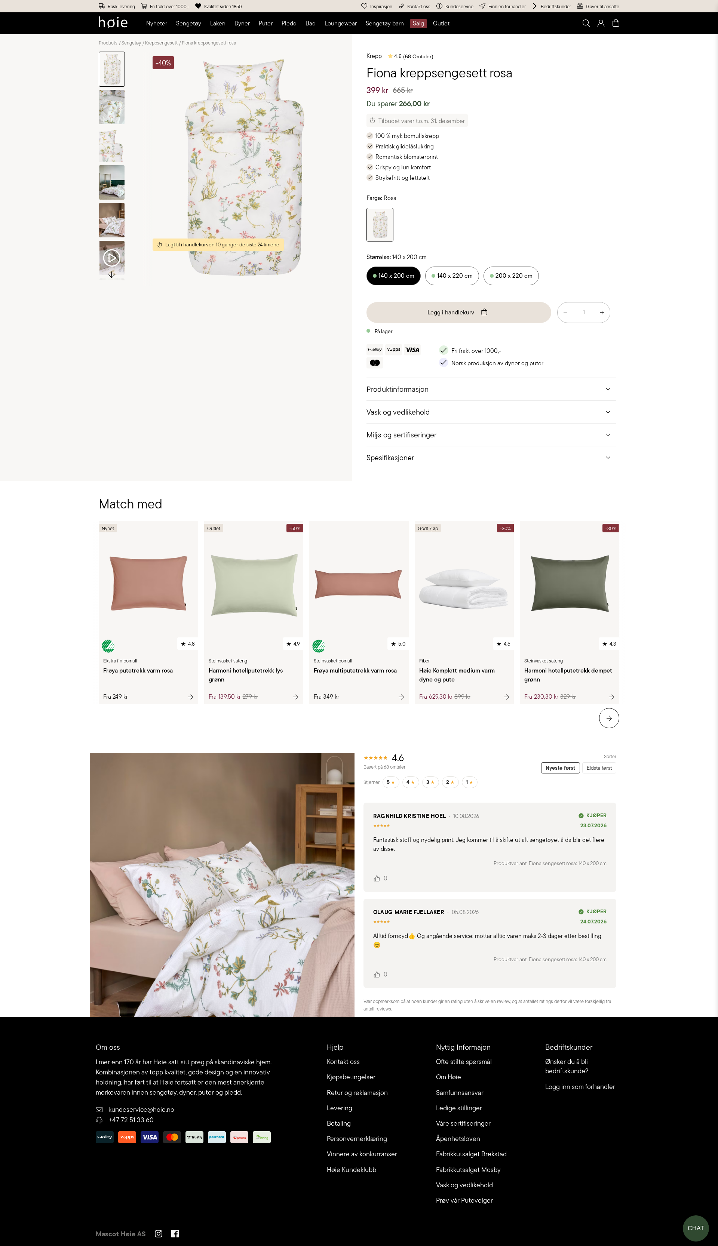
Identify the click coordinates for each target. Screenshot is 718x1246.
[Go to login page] (600, 23)
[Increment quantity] (602, 312)
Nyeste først (560, 768)
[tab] (491, 389)
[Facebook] (175, 1235)
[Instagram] (158, 1235)
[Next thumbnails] (112, 274)
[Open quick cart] (615, 23)
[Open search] (586, 23)
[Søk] (492, 23)
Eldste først (599, 768)
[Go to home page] (113, 23)
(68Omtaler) (418, 56)
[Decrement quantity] (565, 312)
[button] (158, 23)
